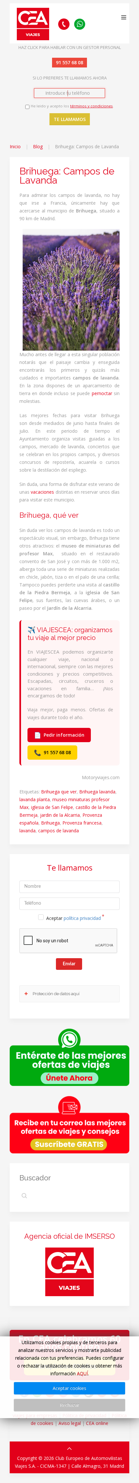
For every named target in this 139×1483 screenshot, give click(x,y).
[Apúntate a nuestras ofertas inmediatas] (69, 1056)
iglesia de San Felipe (52, 807)
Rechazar (69, 1405)
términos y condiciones (91, 105)
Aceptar (73, 918)
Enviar (69, 964)
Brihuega (50, 823)
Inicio (15, 146)
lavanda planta (34, 799)
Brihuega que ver (59, 792)
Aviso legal (70, 1423)
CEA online (97, 1423)
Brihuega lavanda (97, 792)
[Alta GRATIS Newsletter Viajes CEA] (69, 1124)
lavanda (27, 830)
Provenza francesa (82, 823)
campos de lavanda (58, 830)
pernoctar (102, 393)
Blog (38, 146)
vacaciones (42, 492)
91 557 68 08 (52, 752)
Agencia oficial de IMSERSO (69, 1236)
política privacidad (82, 918)
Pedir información (59, 735)
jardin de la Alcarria (60, 815)
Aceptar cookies (69, 1388)
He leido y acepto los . (72, 105)
